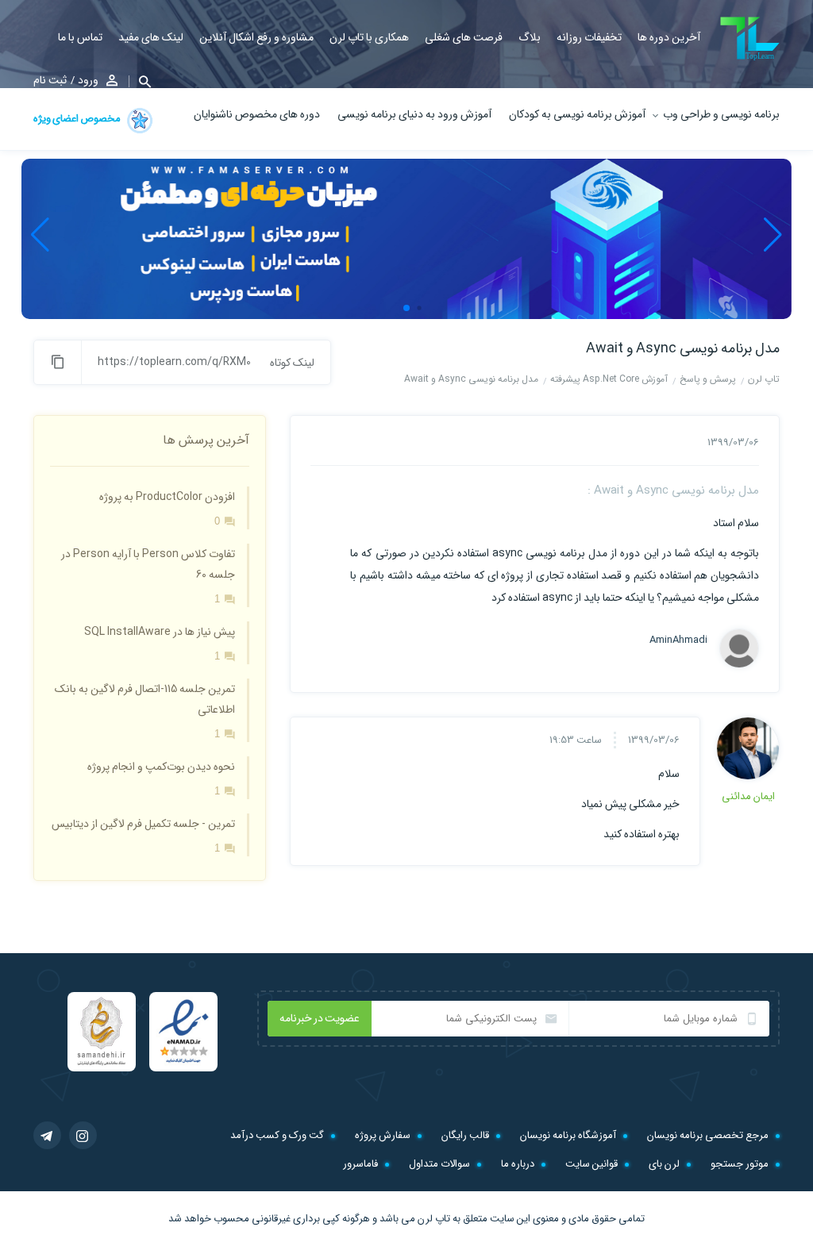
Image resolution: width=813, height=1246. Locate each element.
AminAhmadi (678, 640)
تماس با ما (80, 37)
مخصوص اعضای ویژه (77, 118)
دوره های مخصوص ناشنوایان (257, 114)
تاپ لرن (434, 1218)
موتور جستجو (740, 1164)
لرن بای (664, 1164)
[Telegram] (47, 1135)
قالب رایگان (465, 1135)
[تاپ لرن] (750, 38)
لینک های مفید (150, 37)
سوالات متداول (439, 1164)
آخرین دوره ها (669, 37)
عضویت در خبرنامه (319, 1018)
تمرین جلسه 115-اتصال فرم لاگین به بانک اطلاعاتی (145, 699)
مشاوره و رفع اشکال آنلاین (256, 37)
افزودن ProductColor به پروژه (167, 497)
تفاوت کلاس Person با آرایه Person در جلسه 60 (148, 564)
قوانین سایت (591, 1164)
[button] (140, 81)
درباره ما (517, 1164)
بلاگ (529, 37)
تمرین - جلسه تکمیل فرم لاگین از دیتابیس (143, 824)
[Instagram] (83, 1135)
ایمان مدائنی (748, 796)
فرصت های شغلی (464, 37)
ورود (88, 80)
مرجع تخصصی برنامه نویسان (708, 1135)
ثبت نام (50, 80)
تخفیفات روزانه (589, 37)
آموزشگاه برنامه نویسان (568, 1135)
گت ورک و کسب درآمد (277, 1135)
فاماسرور (360, 1164)
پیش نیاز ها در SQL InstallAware (159, 631)
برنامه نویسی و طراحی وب (721, 114)
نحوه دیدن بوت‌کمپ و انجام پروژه (161, 766)
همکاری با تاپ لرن (369, 37)
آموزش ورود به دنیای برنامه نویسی (414, 114)
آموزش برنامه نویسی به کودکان (577, 114)
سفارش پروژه (382, 1135)
